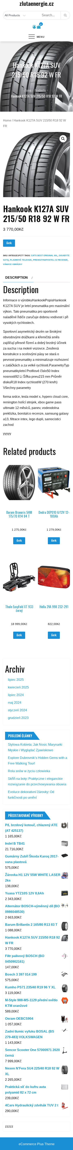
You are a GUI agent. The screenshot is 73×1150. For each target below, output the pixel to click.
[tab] (18, 277)
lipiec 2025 (16, 679)
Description (16, 277)
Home (7, 120)
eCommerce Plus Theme (37, 1144)
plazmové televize (21, 260)
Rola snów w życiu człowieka (29, 771)
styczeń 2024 (17, 710)
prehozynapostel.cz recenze (50, 260)
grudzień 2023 (18, 718)
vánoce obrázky (12, 264)
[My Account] (34, 27)
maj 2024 (14, 702)
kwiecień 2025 (18, 687)
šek (9, 243)
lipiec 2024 (16, 695)
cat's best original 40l (44, 255)
